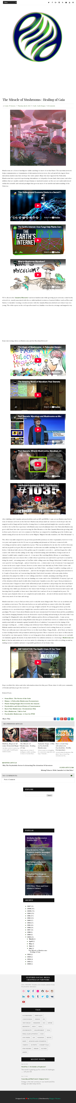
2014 (29, 923)
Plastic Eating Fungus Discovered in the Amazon (22, 704)
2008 (29, 909)
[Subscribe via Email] (43, 1095)
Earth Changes (41, 106)
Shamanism (36, 1023)
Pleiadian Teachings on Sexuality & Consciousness (38, 875)
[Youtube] (47, 1095)
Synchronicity (27, 1030)
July (30, 948)
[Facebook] (28, 1095)
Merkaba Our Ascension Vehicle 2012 (37, 839)
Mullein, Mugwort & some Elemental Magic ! (10, 745)
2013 (29, 920)
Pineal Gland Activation (30, 1034)
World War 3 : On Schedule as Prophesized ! (33, 1066)
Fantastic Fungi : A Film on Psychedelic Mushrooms (46, 746)
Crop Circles (26, 1023)
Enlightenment (39, 1030)
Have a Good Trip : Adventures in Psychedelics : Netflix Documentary (63, 747)
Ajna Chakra (26, 1037)
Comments (51, 106)
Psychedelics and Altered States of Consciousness (22, 706)
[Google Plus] (32, 1095)
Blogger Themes (54, 1098)
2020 (29, 937)
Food (42, 1034)
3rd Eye (49, 1037)
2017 (29, 930)
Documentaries (27, 1015)
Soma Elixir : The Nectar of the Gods (18, 698)
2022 (29, 954)
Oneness (37, 1019)
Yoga (48, 1030)
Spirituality (38, 1015)
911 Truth (34, 1045)
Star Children (26, 1048)
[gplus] (55, 2)
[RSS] (39, 1095)
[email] (66, 2)
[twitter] (48, 2)
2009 (29, 911)
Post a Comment (9, 779)
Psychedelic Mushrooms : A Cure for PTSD (20, 714)
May (30, 944)
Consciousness (27, 1019)
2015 (29, 925)
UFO (44, 1019)
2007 (29, 906)
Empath (24, 1052)
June (31, 946)
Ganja (40, 1026)
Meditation (25, 1026)
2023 (29, 957)
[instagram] (59, 2)
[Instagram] (36, 1095)
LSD (34, 1037)
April (31, 941)
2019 (29, 934)
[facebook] (52, 2)
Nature (50, 1023)
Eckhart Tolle (44, 1045)
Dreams (36, 1048)
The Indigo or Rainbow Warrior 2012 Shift (36, 863)
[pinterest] (73, 2)
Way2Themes (34, 1098)
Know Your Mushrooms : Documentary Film (20, 709)
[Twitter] (24, 1095)
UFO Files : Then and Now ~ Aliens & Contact (38, 887)
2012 (29, 918)
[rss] (62, 2)
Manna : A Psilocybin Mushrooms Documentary (22, 701)
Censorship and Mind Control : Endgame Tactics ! (35, 1079)
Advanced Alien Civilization (37, 1041)
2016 (29, 927)
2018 (29, 932)
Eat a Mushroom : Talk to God (15, 711)
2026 (29, 964)
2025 (29, 961)
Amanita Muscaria (21, 298)
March (31, 939)
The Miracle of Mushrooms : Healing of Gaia (28, 746)
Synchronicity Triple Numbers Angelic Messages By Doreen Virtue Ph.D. (38, 852)
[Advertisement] (37, 83)
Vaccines (44, 1048)
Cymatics (25, 1045)
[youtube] (69, 2)
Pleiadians (41, 1037)
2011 (29, 916)
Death (24, 1041)
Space (34, 1026)
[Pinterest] (51, 1095)
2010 (29, 913)
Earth (34, 106)
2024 (29, 959)
